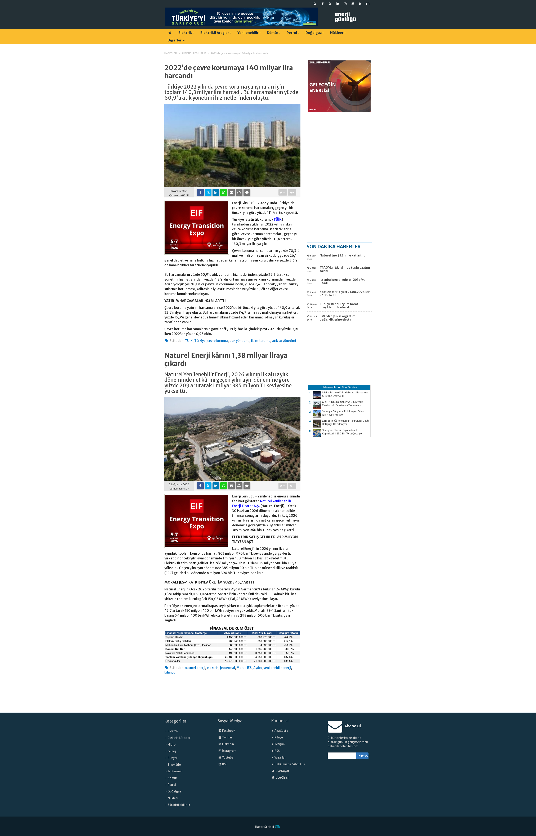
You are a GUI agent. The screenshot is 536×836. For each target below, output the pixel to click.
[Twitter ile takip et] (330, 4)
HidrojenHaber (331, 387)
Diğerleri (175, 40)
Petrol (292, 33)
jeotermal (227, 668)
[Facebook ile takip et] (322, 4)
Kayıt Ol (363, 755)
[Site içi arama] (315, 4)
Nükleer (337, 33)
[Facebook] (200, 192)
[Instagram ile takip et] (345, 4)
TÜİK (277, 219)
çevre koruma (217, 341)
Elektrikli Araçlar (214, 33)
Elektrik (185, 33)
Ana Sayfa (281, 731)
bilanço (169, 672)
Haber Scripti (264, 827)
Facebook (228, 731)
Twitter (227, 737)
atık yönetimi (239, 341)
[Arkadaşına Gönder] (231, 192)
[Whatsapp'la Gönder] (223, 192)
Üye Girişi (282, 777)
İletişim (279, 744)
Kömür (272, 33)
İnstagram (229, 751)
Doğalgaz (313, 33)
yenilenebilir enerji (277, 668)
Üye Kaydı (282, 771)
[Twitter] (208, 192)
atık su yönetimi (284, 341)
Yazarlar (280, 757)
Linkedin (228, 744)
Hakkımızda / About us (289, 764)
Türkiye (200, 341)
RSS (224, 764)
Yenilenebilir (248, 33)
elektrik (212, 668)
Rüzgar (173, 758)
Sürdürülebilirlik (179, 805)
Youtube (227, 757)
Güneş (172, 751)
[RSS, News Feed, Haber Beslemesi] (360, 4)
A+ (283, 192)
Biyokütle (174, 764)
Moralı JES (244, 668)
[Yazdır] (239, 192)
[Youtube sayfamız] (353, 4)
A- (292, 192)
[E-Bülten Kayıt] (368, 4)
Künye (278, 737)
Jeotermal (175, 771)
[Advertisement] (339, 177)
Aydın (257, 668)
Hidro (172, 744)
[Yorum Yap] (247, 192)
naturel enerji (195, 668)
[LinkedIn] (216, 192)
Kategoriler (175, 721)
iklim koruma (260, 341)
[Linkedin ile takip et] (337, 4)
